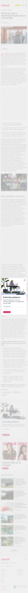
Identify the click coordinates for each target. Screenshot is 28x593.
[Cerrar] (24, 280)
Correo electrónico (7, 306)
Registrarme (7, 312)
